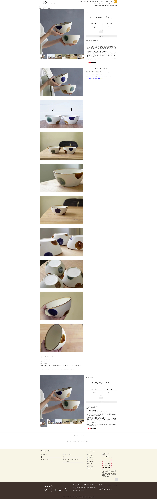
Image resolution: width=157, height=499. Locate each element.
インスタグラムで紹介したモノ (70, 456)
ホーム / (40, 7)
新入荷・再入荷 (67, 454)
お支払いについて (91, 461)
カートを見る (90, 455)
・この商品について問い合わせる (91, 41)
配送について (90, 459)
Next (83, 56)
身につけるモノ (45, 459)
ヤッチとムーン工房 (89, 377)
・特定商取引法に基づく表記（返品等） (92, 40)
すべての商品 (66, 461)
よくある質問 (90, 466)
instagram (89, 468)
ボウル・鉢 (50, 8)
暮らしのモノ (45, 456)
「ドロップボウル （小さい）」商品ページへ (94, 78)
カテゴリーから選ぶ (84, 1)
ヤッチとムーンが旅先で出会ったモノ (71, 459)
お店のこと (94, 1)
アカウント (108, 1)
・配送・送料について (89, 408)
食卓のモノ (45, 7)
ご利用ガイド (101, 1)
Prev (41, 56)
